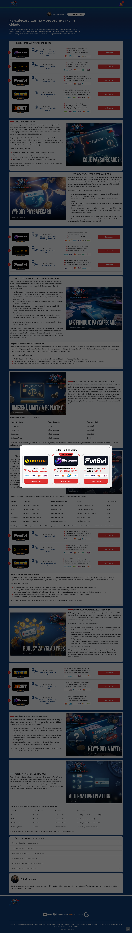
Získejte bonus (36, 481)
